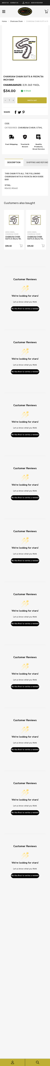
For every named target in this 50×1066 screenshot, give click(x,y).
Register (39, 3)
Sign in (33, 3)
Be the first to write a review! (25, 308)
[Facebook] (15, 112)
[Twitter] (19, 112)
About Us (5, 3)
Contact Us (14, 3)
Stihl (39, 128)
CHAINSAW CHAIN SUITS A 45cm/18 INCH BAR (13, 239)
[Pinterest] (23, 112)
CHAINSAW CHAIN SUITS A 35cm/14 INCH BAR (35, 239)
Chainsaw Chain (26, 128)
